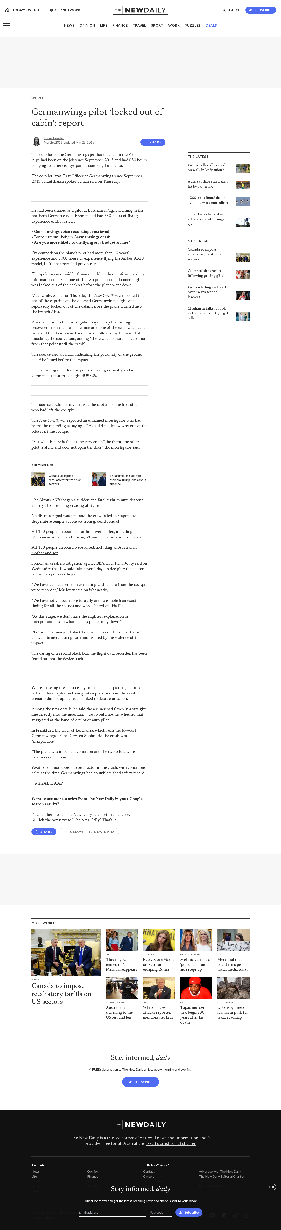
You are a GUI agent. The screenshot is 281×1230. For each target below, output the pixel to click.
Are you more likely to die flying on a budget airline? (82, 243)
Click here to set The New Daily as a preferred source (82, 815)
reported (115, 296)
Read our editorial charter (171, 1144)
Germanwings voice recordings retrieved (71, 232)
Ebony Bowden (54, 138)
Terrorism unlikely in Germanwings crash (72, 237)
